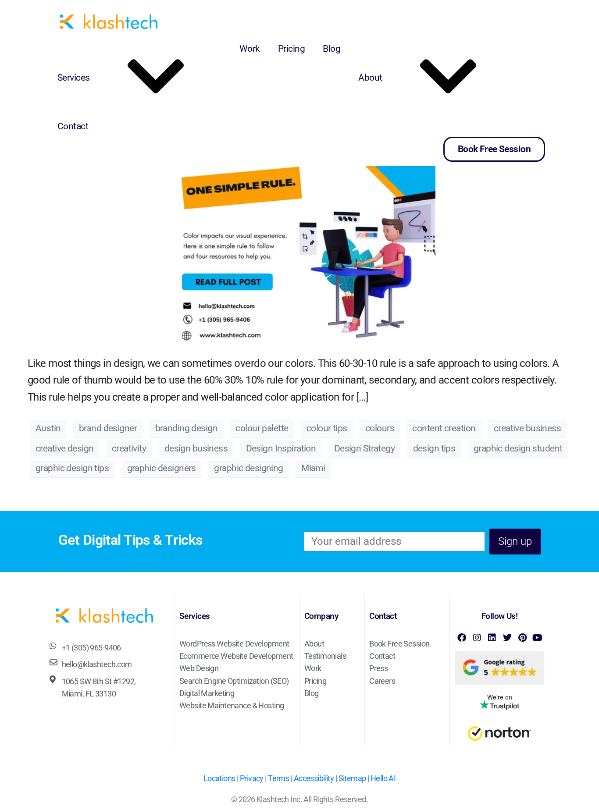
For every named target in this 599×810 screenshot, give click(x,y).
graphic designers (161, 468)
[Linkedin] (492, 637)
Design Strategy (364, 448)
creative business (527, 428)
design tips (434, 448)
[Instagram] (476, 637)
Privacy (252, 778)
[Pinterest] (522, 637)
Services (73, 77)
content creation (443, 428)
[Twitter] (507, 637)
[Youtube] (537, 637)
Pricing (291, 48)
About (370, 77)
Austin (48, 428)
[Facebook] (461, 637)
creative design (64, 448)
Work (249, 48)
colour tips (327, 428)
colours (379, 428)
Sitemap (352, 778)
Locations (219, 778)
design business (196, 448)
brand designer (108, 428)
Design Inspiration (281, 448)
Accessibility (314, 778)
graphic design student (518, 448)
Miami (313, 468)
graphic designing (248, 468)
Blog (331, 48)
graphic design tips (72, 468)
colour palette (261, 428)
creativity (129, 448)
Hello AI (383, 778)
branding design (186, 428)
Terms (278, 778)
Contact (72, 126)
